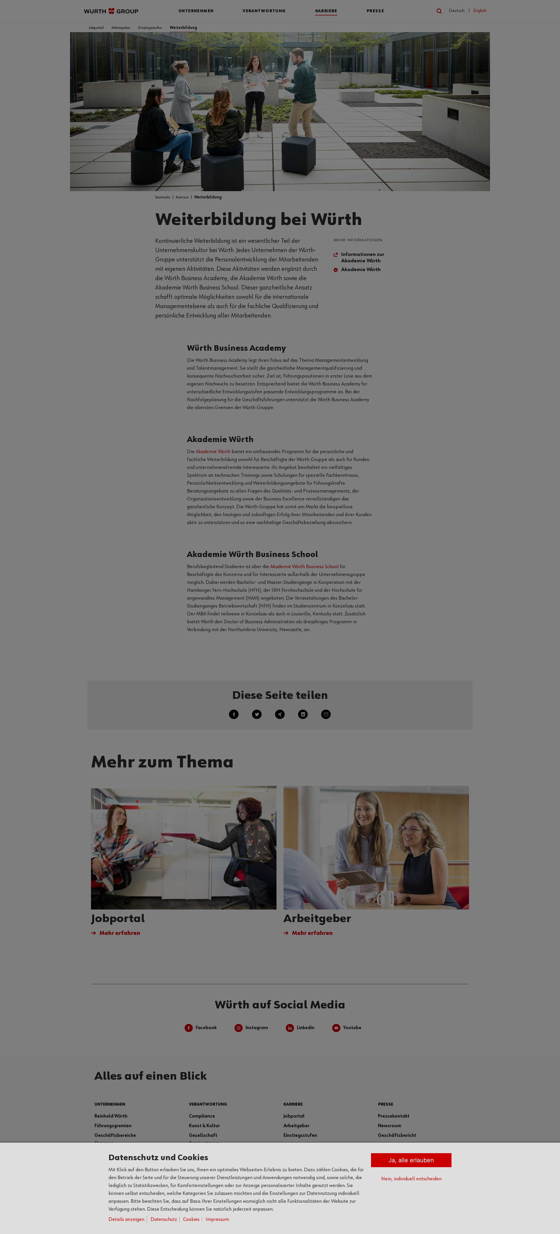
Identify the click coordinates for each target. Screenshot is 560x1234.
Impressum (217, 1219)
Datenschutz (163, 1219)
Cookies (191, 1219)
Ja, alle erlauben (411, 1160)
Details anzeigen (126, 1219)
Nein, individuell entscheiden (411, 1178)
